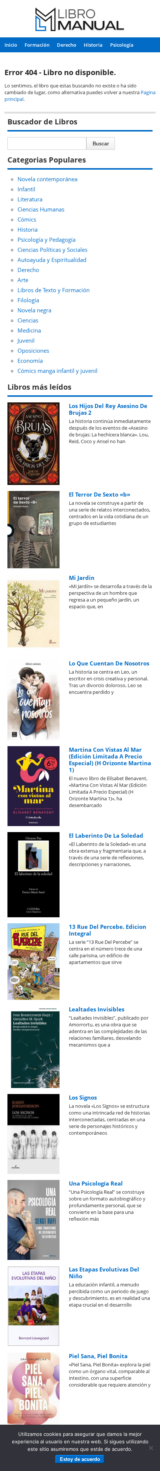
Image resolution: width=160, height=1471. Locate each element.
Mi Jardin (82, 577)
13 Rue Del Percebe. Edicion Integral (107, 930)
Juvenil (26, 340)
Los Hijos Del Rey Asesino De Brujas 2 (108, 409)
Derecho (66, 44)
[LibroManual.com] (80, 20)
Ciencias (27, 320)
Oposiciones (33, 350)
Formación (37, 44)
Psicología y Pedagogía (46, 239)
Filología (28, 300)
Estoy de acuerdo (80, 1459)
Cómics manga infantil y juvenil (57, 370)
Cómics (26, 219)
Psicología (122, 44)
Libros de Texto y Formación (53, 290)
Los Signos (83, 1097)
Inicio (10, 44)
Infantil (26, 189)
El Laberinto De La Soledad (106, 835)
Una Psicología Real (96, 1183)
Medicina (29, 330)
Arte (22, 280)
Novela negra (34, 310)
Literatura (29, 199)
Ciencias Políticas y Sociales (52, 249)
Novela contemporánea (47, 179)
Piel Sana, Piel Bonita (98, 1356)
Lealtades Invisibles (96, 1009)
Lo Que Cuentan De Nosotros (109, 663)
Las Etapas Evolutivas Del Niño (104, 1273)
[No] (150, 1448)
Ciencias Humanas (40, 209)
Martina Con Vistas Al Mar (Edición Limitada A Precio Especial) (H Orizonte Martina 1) (110, 759)
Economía (30, 360)
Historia (93, 44)
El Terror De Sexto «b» (99, 494)
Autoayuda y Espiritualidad (51, 259)
